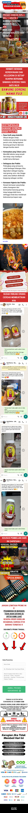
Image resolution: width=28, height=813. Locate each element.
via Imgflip (5, 241)
